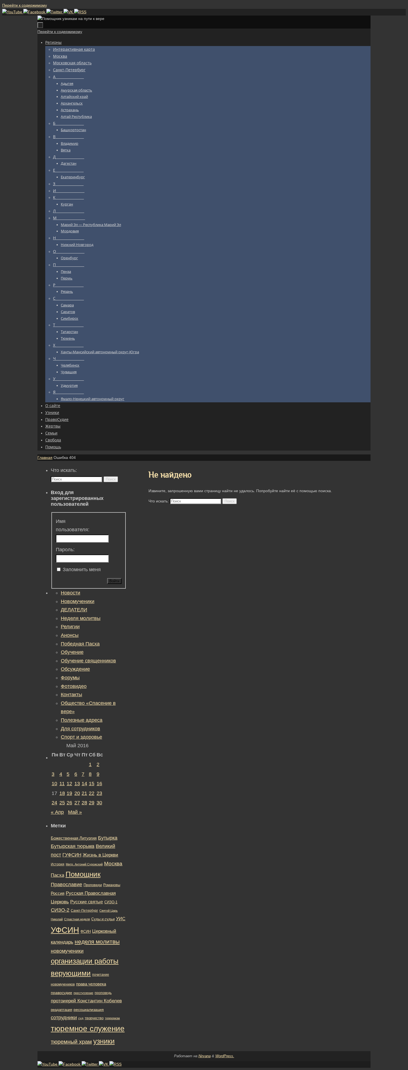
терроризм (112, 1018)
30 (99, 802)
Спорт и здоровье (81, 737)
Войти (114, 581)
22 (91, 793)
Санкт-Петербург (84, 910)
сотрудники (64, 1017)
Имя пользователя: (72, 526)
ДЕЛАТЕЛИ (74, 609)
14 (84, 783)
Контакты (71, 694)
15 (91, 783)
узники (104, 1041)
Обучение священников (88, 661)
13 (77, 783)
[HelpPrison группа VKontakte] (69, 12)
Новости (70, 593)
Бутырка (107, 838)
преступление (83, 993)
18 (62, 793)
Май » (75, 812)
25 (62, 802)
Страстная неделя (77, 919)
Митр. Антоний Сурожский (84, 864)
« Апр (57, 812)
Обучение (72, 652)
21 (84, 793)
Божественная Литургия (74, 838)
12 (69, 783)
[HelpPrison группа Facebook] (34, 12)
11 (62, 783)
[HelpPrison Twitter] (55, 12)
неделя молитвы (97, 941)
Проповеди (93, 885)
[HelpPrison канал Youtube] (12, 12)
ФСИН (85, 931)
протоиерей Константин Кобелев (86, 1000)
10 (54, 783)
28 (84, 802)
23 (99, 793)
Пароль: (65, 549)
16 (99, 783)
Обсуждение (75, 669)
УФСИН (65, 929)
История (57, 864)
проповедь (103, 993)
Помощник (83, 874)
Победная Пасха (80, 644)
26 (69, 802)
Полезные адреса (81, 720)
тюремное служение (88, 1028)
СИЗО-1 (110, 902)
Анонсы (70, 635)
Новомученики (77, 601)
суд (80, 1018)
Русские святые (86, 901)
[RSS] (80, 12)
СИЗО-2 (60, 910)
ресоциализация (89, 1009)
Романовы (111, 885)
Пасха (57, 875)
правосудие (61, 992)
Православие (66, 884)
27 (77, 802)
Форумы (70, 677)
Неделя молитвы (80, 618)
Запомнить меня (82, 569)
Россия (57, 893)
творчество (94, 1018)
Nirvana (204, 1056)
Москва (113, 863)
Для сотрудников (80, 728)
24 (54, 802)
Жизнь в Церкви (100, 855)
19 (69, 793)
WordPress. (224, 1056)
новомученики (67, 951)
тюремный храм (71, 1042)
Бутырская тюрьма (72, 846)
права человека (91, 984)
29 (91, 802)
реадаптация (61, 1010)
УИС (120, 918)
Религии (70, 626)
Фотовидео (74, 686)
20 (77, 793)
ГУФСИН (71, 855)
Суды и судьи (103, 919)
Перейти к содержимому (24, 5)
